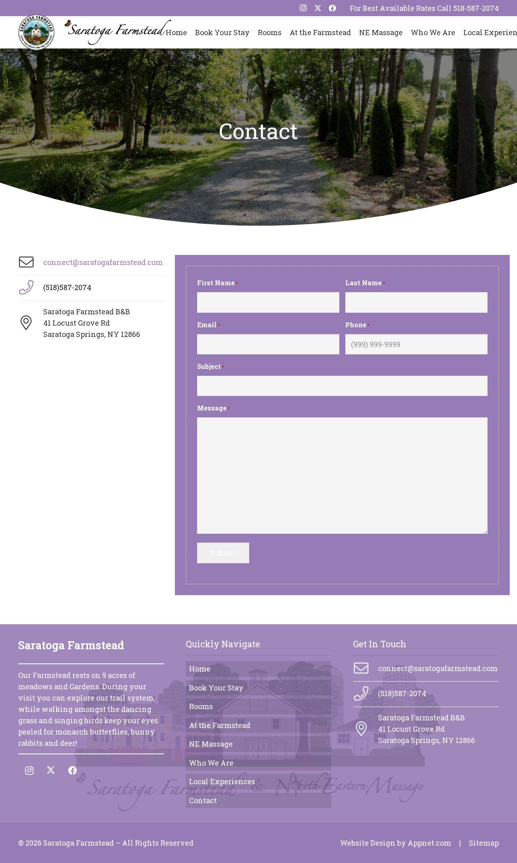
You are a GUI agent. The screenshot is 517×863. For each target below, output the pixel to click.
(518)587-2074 (67, 287)
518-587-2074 (476, 8)
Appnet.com (429, 843)
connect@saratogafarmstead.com (103, 262)
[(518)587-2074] (30, 287)
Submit (223, 553)
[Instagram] (303, 8)
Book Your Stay (216, 688)
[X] (318, 8)
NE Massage (211, 744)
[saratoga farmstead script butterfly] (118, 32)
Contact (203, 800)
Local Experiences (222, 781)
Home (199, 669)
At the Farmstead (219, 725)
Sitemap (484, 843)
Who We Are (211, 763)
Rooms (201, 706)
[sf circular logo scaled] (36, 32)
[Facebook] (332, 8)
